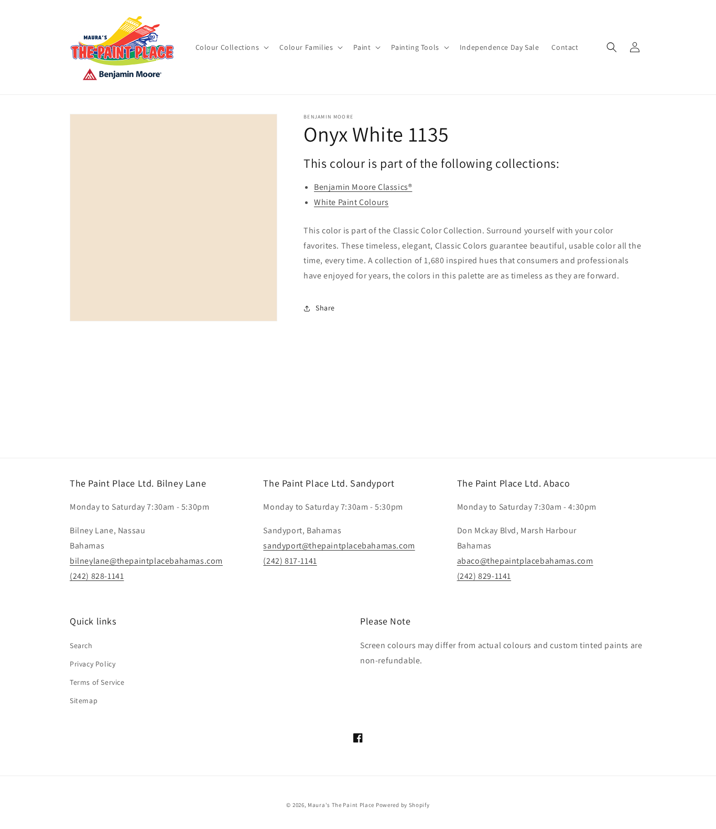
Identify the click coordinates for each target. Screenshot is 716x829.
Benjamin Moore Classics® (363, 186)
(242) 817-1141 (290, 560)
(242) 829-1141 (484, 576)
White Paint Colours (351, 202)
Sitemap (83, 700)
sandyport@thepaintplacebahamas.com (339, 545)
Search (81, 645)
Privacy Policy (92, 664)
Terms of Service (97, 682)
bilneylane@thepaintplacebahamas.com (146, 560)
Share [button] (325, 308)
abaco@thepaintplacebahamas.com (525, 560)
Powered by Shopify (403, 805)
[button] (231, 47)
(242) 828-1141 (97, 576)
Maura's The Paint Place (341, 805)
